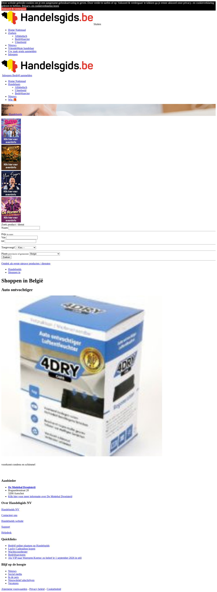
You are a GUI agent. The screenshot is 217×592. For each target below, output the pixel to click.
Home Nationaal (17, 29)
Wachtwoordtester (17, 551)
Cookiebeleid (54, 589)
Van (3, 237)
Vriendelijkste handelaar (21, 48)
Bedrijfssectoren (16, 554)
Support (5, 526)
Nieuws (12, 45)
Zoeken (12, 33)
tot (2, 241)
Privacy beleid (37, 589)
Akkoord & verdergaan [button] (13, 8)
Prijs (7, 234)
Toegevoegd (8, 247)
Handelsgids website (12, 521)
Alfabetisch (21, 36)
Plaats (15, 253)
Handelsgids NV (10, 509)
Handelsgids (15, 114)
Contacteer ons (9, 515)
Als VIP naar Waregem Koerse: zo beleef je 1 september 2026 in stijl (45, 557)
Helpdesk (6, 532)
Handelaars (14, 84)
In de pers (13, 577)
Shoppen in (14, 272)
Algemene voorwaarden (14, 589)
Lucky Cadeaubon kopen (21, 548)
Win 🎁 (12, 99)
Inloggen (13, 54)
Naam (4, 227)
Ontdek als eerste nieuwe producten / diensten (25, 263)
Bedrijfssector (22, 39)
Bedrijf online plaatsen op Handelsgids (29, 545)
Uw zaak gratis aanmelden (22, 51)
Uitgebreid (20, 42)
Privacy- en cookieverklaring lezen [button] (40, 5)
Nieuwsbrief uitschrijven (21, 580)
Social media (15, 574)
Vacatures (13, 583)
